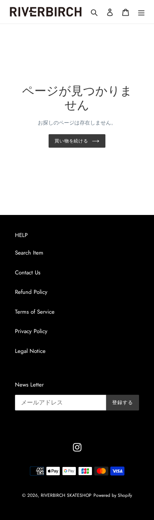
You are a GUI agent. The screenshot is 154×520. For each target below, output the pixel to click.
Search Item (29, 253)
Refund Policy (31, 292)
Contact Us (27, 272)
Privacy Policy (31, 331)
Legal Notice (30, 351)
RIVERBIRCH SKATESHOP (66, 495)
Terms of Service (35, 312)
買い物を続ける (72, 141)
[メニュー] (141, 12)
